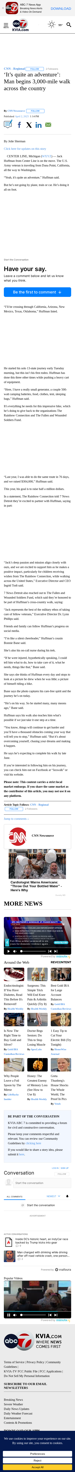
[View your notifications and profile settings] (67, 1196)
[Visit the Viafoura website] (63, 1269)
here (21, 1154)
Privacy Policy (35, 1362)
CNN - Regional (39, 804)
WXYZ (46, 156)
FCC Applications (51, 1371)
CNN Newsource (16, 110)
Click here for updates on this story (25, 148)
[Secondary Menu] (9, 24)
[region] (37, 1220)
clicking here (33, 1143)
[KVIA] (25, 24)
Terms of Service (14, 1362)
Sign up (64, 1168)
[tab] (14, 1196)
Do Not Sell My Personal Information (27, 1376)
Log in (55, 1168)
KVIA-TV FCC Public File (21, 1371)
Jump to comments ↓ (16, 818)
